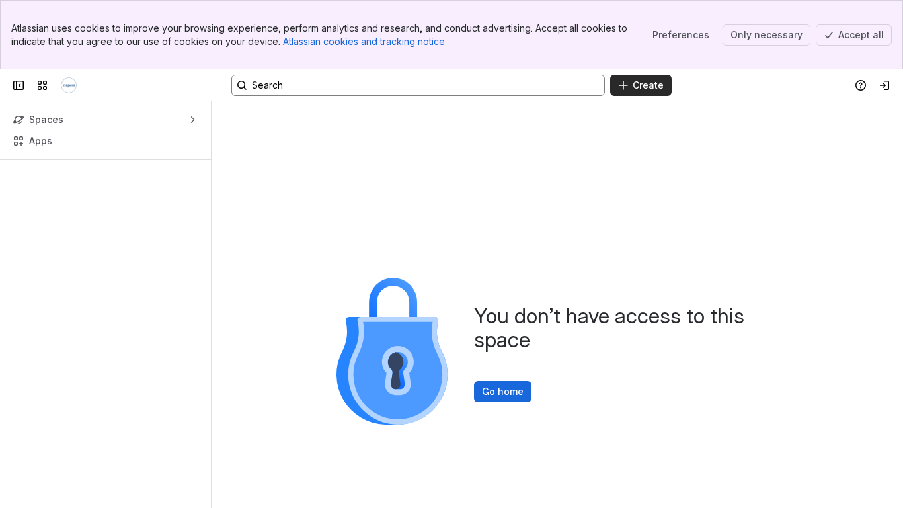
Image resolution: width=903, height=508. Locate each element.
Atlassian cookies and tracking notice (364, 41)
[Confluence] (68, 85)
